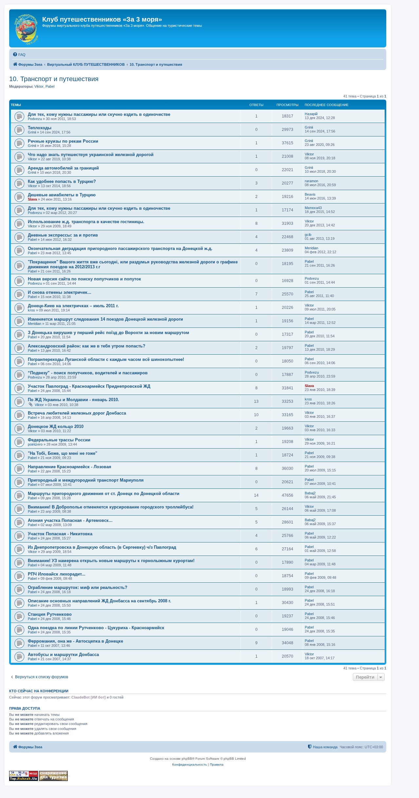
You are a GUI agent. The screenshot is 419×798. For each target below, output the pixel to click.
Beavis (310, 194)
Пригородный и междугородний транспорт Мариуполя (86, 480)
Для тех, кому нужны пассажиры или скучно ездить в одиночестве (99, 114)
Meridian (311, 248)
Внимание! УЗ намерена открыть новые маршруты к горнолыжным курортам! (111, 560)
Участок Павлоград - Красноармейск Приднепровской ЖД (89, 386)
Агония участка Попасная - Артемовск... (70, 520)
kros (31, 310)
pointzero (35, 444)
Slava (32, 199)
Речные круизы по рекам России (63, 141)
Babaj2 (310, 493)
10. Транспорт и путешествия (54, 78)
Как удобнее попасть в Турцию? (62, 181)
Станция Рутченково (50, 614)
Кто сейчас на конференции (38, 691)
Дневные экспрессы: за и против (63, 235)
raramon (311, 181)
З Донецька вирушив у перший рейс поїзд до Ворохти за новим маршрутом (108, 332)
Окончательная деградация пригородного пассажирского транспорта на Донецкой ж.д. (120, 248)
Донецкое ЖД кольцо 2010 (55, 426)
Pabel (50, 86)
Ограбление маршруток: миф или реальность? (77, 587)
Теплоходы (39, 127)
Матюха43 (313, 208)
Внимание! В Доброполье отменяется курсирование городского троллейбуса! (110, 507)
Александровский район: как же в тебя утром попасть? (86, 346)
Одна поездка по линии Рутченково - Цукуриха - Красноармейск (96, 627)
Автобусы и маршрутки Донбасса (63, 654)
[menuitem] (19, 55)
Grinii (32, 132)
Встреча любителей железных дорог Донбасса (77, 413)
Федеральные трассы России (59, 439)
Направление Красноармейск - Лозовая (69, 466)
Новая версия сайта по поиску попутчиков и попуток (84, 278)
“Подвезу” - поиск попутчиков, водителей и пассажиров (88, 372)
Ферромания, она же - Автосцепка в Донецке (75, 641)
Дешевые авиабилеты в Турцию (62, 194)
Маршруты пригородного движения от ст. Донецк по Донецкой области (103, 493)
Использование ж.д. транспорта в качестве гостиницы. (86, 221)
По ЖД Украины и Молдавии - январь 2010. (73, 399)
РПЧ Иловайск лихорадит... (56, 574)
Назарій (311, 114)
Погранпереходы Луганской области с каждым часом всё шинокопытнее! (106, 359)
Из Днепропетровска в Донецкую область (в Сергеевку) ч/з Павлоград (102, 547)
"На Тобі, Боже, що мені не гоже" (62, 453)
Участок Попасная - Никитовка (60, 533)
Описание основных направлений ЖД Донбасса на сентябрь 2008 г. (99, 600)
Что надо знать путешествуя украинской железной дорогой (91, 154)
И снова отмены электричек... (59, 292)
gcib (308, 235)
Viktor (39, 86)
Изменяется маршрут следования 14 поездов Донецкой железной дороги (105, 319)
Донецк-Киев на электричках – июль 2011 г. (73, 305)
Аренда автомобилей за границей (63, 168)
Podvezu (35, 119)
